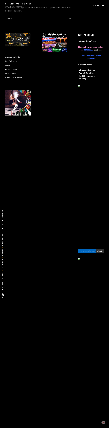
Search (99, 251)
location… (98, 50)
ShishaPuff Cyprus (18, 4)
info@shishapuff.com (87, 41)
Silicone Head (10, 73)
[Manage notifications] (103, 422)
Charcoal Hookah (12, 69)
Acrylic (8, 65)
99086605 (89, 35)
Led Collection (11, 61)
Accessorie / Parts (12, 57)
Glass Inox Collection (13, 78)
